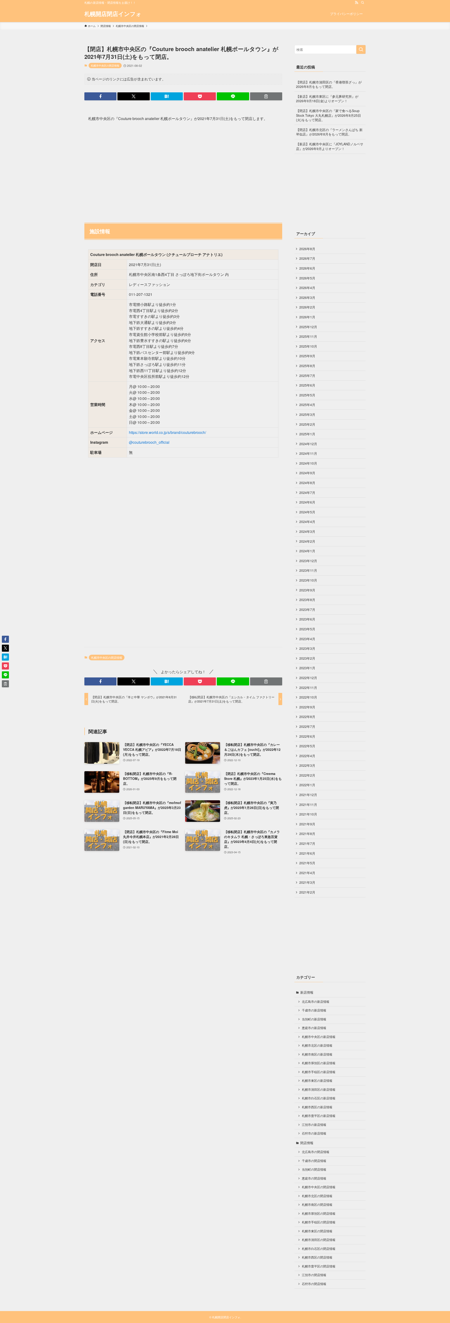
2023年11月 (308, 570)
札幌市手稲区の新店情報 (318, 1072)
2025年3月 (307, 414)
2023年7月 (307, 609)
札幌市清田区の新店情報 (318, 1089)
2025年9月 (307, 355)
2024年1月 (307, 551)
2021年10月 (308, 814)
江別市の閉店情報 (314, 1275)
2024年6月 (307, 502)
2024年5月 (307, 512)
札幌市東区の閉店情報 (317, 1231)
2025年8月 (307, 365)
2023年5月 (307, 629)
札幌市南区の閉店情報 (317, 1205)
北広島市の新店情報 (315, 1002)
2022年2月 (307, 775)
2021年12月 (308, 794)
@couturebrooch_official (149, 442)
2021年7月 (307, 843)
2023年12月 (308, 560)
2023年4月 (307, 638)
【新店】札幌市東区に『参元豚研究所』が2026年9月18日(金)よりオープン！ (327, 98)
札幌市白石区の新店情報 (318, 1098)
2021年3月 (307, 882)
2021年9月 (307, 824)
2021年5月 (307, 863)
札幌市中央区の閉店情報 (105, 65)
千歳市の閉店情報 (314, 1161)
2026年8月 (307, 248)
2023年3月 (307, 648)
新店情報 (306, 992)
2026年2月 (307, 307)
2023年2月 (307, 658)
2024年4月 (307, 521)
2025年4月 (307, 404)
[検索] (363, 2)
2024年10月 (308, 463)
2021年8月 (307, 833)
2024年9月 (307, 472)
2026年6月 (307, 268)
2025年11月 (308, 336)
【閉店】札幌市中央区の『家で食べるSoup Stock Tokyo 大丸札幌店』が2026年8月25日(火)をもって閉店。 (328, 115)
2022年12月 (308, 677)
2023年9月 (307, 590)
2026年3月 (307, 297)
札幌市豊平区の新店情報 (318, 1116)
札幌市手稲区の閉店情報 (318, 1222)
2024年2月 (307, 541)
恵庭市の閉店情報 (314, 1178)
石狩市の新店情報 (314, 1133)
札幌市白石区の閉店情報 (318, 1249)
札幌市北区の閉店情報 (317, 1196)
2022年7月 (307, 726)
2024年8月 (307, 482)
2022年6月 (307, 736)
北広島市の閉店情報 (315, 1152)
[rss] (356, 2)
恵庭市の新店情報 (314, 1028)
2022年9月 (307, 707)
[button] (100, 96)
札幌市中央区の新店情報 (318, 1037)
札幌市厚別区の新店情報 (318, 1063)
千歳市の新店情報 (314, 1010)
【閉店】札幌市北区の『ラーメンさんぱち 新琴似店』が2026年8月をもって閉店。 (329, 132)
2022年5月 (307, 746)
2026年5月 (307, 278)
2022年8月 (307, 716)
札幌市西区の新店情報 (317, 1107)
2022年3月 (307, 765)
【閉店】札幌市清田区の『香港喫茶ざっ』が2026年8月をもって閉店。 (329, 84)
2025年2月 (307, 424)
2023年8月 (307, 599)
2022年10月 (308, 697)
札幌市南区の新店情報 (317, 1054)
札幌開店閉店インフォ (113, 13)
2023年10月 (308, 580)
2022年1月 (307, 784)
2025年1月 (307, 434)
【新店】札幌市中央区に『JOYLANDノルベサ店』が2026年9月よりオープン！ (329, 146)
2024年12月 (308, 443)
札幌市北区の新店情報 (317, 1045)
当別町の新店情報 (314, 1019)
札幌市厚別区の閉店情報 (318, 1213)
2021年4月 (307, 872)
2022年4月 (307, 755)
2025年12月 (308, 326)
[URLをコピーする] (266, 96)
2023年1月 (307, 667)
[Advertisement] (183, 170)
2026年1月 (307, 317)
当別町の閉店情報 (314, 1169)
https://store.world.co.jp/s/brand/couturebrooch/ (167, 432)
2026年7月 (307, 258)
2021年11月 (308, 804)
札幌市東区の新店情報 (317, 1081)
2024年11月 (308, 453)
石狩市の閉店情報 (314, 1284)
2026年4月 (307, 287)
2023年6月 (307, 619)
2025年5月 (307, 395)
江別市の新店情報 (314, 1125)
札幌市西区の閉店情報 (317, 1257)
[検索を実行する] (361, 49)
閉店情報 (306, 1142)
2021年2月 (307, 892)
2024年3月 (307, 531)
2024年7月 (307, 492)
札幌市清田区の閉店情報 (318, 1240)
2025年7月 (307, 375)
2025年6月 (307, 385)
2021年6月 (307, 853)
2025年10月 (308, 346)
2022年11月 (308, 687)
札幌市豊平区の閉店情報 (318, 1266)
